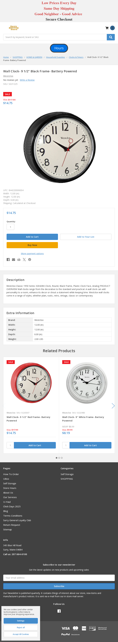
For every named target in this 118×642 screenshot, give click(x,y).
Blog (5, 511)
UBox (6, 478)
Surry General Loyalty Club (17, 520)
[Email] (13, 259)
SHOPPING (67, 478)
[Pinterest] (29, 259)
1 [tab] (56, 458)
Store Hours (9, 487)
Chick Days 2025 (12, 506)
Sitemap (7, 529)
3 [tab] (62, 458)
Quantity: (11, 221)
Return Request (11, 524)
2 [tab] (59, 458)
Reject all (21, 627)
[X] (24, 259)
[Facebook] (8, 259)
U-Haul (7, 501)
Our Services (10, 497)
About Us (8, 492)
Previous (4, 405)
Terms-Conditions (12, 515)
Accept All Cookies (21, 634)
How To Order (11, 474)
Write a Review (27, 79)
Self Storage (9, 483)
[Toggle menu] (4, 28)
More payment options (32, 253)
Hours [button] (59, 48)
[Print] (18, 259)
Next (113, 405)
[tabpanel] (31, 405)
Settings (20, 620)
